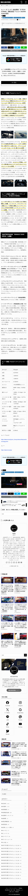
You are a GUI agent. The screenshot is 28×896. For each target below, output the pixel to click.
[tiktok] (16, 562)
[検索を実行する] (25, 514)
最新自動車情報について (14, 690)
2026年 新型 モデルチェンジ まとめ (12, 872)
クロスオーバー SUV (17, 17)
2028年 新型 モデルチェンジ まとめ (12, 878)
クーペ (23, 17)
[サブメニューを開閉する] (25, 803)
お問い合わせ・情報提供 (14, 891)
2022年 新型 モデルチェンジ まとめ (12, 860)
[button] (4, 47)
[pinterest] (19, 562)
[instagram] (14, 562)
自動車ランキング (8, 815)
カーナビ (6, 830)
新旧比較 (6, 824)
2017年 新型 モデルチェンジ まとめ (12, 845)
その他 (5, 842)
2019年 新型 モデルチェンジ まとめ (12, 851)
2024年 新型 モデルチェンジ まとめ (12, 866)
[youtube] (21, 562)
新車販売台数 (7, 812)
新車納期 (6, 809)
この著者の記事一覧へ (14, 566)
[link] (7, 562)
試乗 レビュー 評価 (8, 827)
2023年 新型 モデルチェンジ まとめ (12, 863)
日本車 (6, 803)
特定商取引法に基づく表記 (10, 890)
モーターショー (7, 839)
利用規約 (20, 888)
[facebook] (9, 562)
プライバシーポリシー (13, 888)
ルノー (4, 15)
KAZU (14, 533)
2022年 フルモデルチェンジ (8, 17)
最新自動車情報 (6, 2)
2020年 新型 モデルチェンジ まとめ (12, 854)
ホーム (7, 888)
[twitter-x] (11, 562)
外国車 (6, 806)
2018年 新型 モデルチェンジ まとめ (12, 848)
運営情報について (19, 890)
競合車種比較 (7, 821)
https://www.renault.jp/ (6, 450)
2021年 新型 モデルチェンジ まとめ (12, 857)
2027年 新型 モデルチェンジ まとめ (12, 875)
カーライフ (6, 836)
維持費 (5, 818)
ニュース (6, 833)
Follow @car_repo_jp (11, 484)
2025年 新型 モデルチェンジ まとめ (12, 869)
